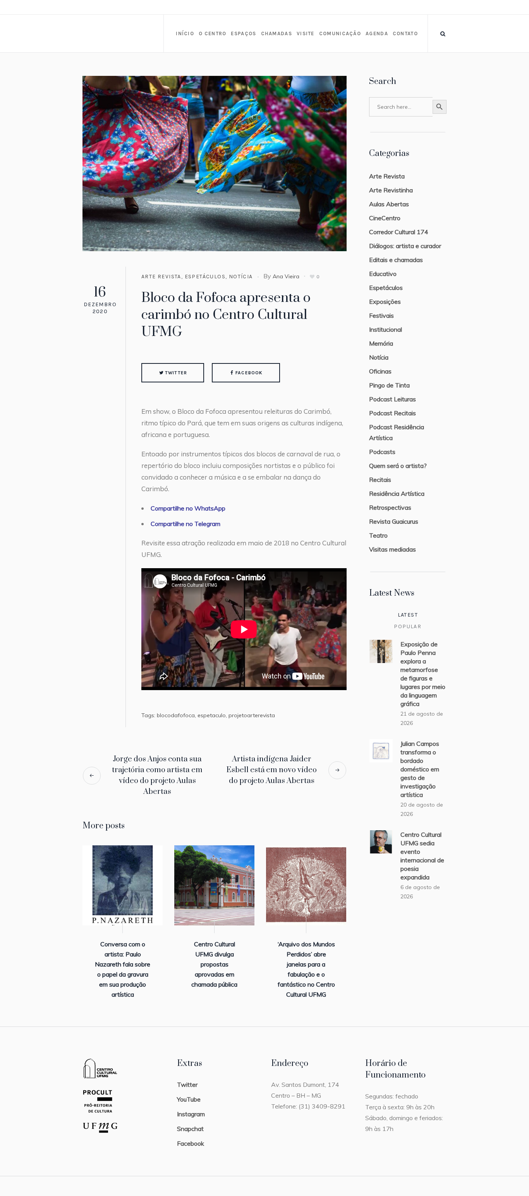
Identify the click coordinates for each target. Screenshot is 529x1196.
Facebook (249, 372)
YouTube (189, 1099)
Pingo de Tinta (389, 385)
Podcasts (382, 452)
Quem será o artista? (398, 465)
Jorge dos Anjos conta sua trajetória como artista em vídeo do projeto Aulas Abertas (157, 775)
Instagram (191, 1114)
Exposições (385, 301)
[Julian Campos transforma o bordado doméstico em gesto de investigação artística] (381, 750)
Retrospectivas (390, 507)
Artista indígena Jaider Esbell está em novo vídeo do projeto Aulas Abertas (272, 770)
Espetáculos (205, 276)
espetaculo (212, 715)
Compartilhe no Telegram (185, 524)
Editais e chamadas (396, 260)
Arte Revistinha (391, 190)
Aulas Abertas (389, 204)
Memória (381, 343)
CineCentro (384, 218)
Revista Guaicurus (393, 521)
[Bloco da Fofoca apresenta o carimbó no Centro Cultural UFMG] (214, 163)
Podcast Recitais (392, 413)
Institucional (385, 329)
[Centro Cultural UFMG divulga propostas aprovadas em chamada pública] (214, 885)
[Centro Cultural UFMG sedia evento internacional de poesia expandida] (381, 841)
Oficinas (380, 371)
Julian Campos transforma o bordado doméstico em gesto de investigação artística (419, 769)
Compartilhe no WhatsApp (188, 508)
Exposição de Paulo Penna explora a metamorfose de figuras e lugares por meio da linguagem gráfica (422, 674)
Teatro (378, 535)
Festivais (381, 315)
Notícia (241, 276)
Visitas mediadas (392, 549)
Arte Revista (161, 276)
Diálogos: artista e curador (405, 246)
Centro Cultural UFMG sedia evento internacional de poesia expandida (422, 856)
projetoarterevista (251, 715)
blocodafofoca (176, 715)
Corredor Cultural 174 (398, 232)
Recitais (380, 479)
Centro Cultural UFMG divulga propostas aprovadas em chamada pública (214, 964)
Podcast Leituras (392, 399)
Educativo (383, 274)
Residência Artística (396, 493)
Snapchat (190, 1129)
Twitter (176, 372)
